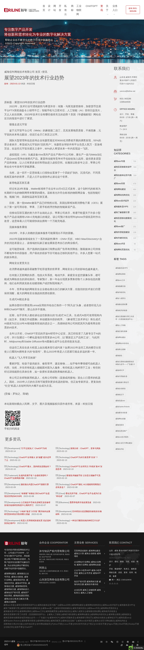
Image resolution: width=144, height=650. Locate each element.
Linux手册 (68, 624)
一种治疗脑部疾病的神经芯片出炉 (85, 520)
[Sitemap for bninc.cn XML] (115, 583)
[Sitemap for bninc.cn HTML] (110, 583)
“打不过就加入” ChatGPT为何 (34, 448)
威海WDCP (119, 370)
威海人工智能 (120, 325)
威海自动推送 (120, 389)
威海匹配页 (119, 425)
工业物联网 (78, 10)
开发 (60, 8)
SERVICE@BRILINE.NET (119, 558)
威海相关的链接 (121, 310)
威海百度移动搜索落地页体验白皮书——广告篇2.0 (125, 363)
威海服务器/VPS (125, 206)
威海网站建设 (125, 189)
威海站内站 (119, 449)
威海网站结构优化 (125, 195)
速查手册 (19, 627)
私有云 (65, 10)
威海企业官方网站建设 (123, 443)
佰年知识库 (30, 624)
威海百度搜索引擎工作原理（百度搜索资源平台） (124, 317)
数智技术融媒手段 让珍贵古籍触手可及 (84, 475)
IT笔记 (91, 624)
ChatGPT (92, 6)
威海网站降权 (120, 274)
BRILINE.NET (23, 642)
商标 (72, 8)
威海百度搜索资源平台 (125, 168)
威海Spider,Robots (122, 407)
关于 (107, 8)
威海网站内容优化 (122, 343)
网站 (54, 8)
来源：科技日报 (28, 84)
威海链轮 (118, 356)
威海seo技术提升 (125, 201)
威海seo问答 (125, 183)
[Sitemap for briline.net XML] (117, 583)
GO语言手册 (100, 624)
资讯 (101, 8)
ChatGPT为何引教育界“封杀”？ (84, 457)
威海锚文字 (119, 395)
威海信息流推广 (121, 431)
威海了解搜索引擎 (125, 212)
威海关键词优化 (125, 238)
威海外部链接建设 (125, 232)
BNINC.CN (56, 642)
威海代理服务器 (121, 376)
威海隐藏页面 (120, 286)
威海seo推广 (125, 226)
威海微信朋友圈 (121, 304)
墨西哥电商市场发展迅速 (80, 502)
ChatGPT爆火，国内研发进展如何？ (35, 466)
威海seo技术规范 (121, 437)
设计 (49, 8)
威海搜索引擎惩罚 (122, 382)
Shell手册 (123, 624)
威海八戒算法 (120, 298)
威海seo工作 (120, 280)
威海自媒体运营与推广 (125, 176)
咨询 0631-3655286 (133, 9)
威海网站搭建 (120, 419)
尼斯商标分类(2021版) (13, 624)
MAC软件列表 (80, 624)
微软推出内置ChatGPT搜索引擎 (35, 484)
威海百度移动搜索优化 (125, 219)
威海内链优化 (120, 292)
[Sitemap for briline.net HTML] (112, 583)
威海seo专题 (125, 161)
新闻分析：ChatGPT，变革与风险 (85, 448)
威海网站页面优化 (125, 249)
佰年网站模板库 (43, 624)
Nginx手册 (112, 624)
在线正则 (9, 627)
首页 (44, 8)
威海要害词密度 (121, 413)
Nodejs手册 (134, 624)
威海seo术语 (125, 243)
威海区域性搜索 (121, 331)
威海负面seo (120, 401)
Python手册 (57, 624)
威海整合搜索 (120, 349)
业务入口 (115, 8)
